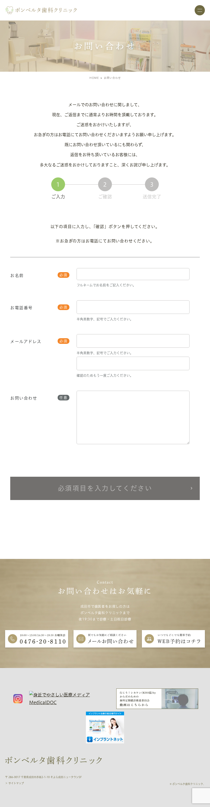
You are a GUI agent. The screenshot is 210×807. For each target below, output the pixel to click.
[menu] (199, 10)
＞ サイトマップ (14, 783)
